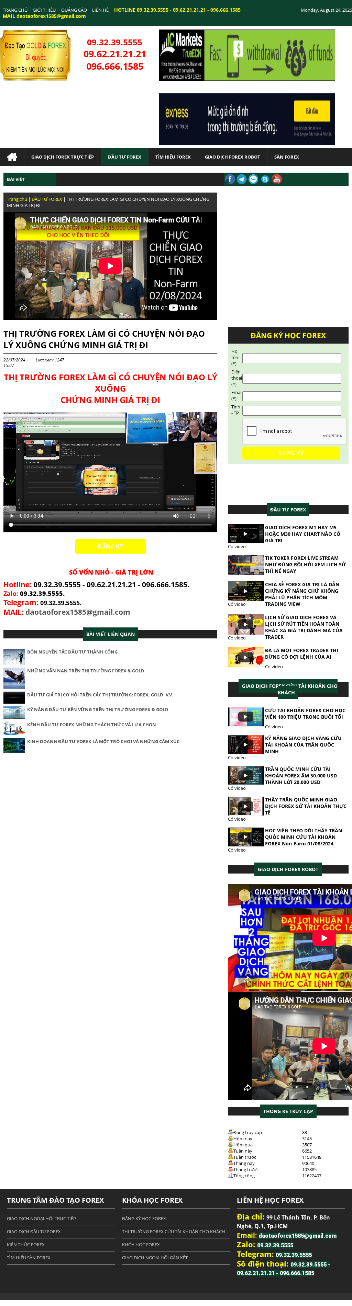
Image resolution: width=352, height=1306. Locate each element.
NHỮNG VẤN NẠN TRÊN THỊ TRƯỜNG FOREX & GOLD (85, 671)
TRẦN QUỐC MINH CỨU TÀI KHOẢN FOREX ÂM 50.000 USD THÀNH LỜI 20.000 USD (301, 775)
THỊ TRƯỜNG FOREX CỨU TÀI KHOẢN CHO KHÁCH (173, 1231)
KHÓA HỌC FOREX (141, 1244)
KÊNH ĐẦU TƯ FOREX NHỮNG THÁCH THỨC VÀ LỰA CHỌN (91, 724)
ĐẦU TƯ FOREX (47, 199)
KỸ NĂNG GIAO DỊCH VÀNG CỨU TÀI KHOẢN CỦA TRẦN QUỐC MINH (303, 744)
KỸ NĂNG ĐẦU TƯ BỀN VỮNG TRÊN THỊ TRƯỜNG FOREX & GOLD (97, 709)
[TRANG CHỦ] (12, 157)
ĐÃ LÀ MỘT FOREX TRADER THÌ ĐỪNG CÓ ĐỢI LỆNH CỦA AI (301, 653)
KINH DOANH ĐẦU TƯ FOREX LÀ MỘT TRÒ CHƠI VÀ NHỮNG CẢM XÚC (103, 741)
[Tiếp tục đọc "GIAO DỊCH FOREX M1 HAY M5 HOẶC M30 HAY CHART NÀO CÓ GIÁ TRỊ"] (246, 542)
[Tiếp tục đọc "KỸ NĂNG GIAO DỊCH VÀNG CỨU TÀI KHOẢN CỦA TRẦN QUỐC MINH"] (246, 753)
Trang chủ (17, 199)
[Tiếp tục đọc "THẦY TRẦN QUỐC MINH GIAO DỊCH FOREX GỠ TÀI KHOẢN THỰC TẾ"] (246, 814)
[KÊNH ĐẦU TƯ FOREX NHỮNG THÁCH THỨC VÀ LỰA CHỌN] (14, 734)
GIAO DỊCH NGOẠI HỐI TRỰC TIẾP (41, 1218)
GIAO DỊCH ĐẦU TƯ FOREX (34, 1231)
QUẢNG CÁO (74, 10)
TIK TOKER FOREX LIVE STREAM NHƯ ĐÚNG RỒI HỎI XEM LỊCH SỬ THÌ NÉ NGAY (305, 564)
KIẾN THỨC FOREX (26, 1244)
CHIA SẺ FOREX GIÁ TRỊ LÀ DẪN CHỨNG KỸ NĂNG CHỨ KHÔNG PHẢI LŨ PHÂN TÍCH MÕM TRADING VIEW (302, 594)
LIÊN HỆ (100, 10)
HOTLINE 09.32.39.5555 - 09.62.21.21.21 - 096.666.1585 (177, 10)
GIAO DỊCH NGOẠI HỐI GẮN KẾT (155, 1258)
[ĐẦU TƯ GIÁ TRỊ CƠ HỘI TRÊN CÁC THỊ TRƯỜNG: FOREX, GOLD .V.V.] (14, 702)
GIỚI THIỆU (44, 10)
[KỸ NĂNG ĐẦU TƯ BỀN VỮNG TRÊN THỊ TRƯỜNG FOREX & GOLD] (14, 717)
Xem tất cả (288, 510)
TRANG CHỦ (15, 10)
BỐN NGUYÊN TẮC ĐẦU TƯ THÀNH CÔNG (72, 652)
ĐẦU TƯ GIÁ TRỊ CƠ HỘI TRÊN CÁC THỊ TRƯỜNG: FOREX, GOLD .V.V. (100, 695)
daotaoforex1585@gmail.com (77, 612)
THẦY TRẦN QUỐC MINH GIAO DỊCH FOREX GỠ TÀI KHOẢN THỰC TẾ (305, 806)
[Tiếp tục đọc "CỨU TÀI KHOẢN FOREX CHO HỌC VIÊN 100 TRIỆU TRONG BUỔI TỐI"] (246, 725)
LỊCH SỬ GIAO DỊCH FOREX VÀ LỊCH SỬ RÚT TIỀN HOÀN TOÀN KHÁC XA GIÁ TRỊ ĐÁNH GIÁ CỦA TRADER (304, 627)
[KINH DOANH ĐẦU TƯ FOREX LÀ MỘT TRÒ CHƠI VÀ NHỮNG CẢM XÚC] (14, 751)
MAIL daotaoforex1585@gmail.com (44, 16)
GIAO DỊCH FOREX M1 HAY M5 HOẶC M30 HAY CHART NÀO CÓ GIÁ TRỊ (302, 534)
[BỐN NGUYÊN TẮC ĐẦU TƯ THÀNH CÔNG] (14, 663)
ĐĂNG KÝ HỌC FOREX (144, 1218)
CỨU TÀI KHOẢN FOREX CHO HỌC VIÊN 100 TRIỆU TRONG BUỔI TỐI (305, 713)
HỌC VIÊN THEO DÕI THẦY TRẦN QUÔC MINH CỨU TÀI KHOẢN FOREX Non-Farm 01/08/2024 (303, 837)
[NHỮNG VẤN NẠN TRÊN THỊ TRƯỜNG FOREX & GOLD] (14, 687)
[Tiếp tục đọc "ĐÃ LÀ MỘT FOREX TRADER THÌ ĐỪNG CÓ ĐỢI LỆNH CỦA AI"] (246, 665)
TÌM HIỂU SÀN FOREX (29, 1258)
